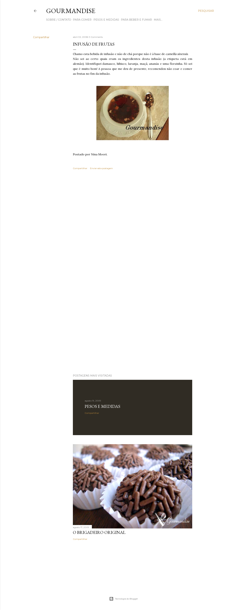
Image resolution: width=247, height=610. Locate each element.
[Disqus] (132, 225)
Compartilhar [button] (41, 37)
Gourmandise (70, 11)
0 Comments (96, 37)
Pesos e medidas (102, 406)
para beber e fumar (136, 19)
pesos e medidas (106, 19)
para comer (82, 19)
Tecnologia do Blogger (126, 598)
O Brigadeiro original (99, 532)
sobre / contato (58, 19)
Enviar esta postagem (101, 168)
